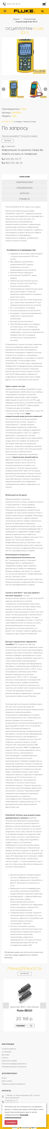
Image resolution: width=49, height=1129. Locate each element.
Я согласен (11, 1122)
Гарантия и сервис (9, 1061)
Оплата (5, 1058)
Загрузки (24, 193)
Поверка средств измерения (13, 1084)
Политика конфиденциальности (14, 1064)
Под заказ (20, 1026)
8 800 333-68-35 (13, 4)
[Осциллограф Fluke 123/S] (13, 89)
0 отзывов (18, 122)
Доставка (5, 1055)
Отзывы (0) (24, 199)
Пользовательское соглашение (14, 1067)
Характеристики (24, 182)
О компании (6, 1052)
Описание (24, 177)
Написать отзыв (29, 122)
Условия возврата (9, 1049)
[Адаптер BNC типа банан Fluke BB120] (24, 992)
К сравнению (10, 146)
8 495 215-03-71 (12, 159)
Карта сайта (7, 1081)
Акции (4, 1078)
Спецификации (24, 188)
